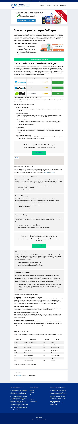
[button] (39, 59)
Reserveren (55, 5)
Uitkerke (32, 397)
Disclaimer (34, 420)
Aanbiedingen (63, 5)
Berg (31, 395)
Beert (45, 172)
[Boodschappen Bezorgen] (20, 5)
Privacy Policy (39, 420)
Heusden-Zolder (33, 401)
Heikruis (52, 172)
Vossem (32, 393)
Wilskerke (32, 390)
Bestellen (42, 5)
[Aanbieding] (39, 24)
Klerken (31, 399)
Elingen (48, 172)
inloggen (19, 375)
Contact (44, 420)
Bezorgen (49, 5)
